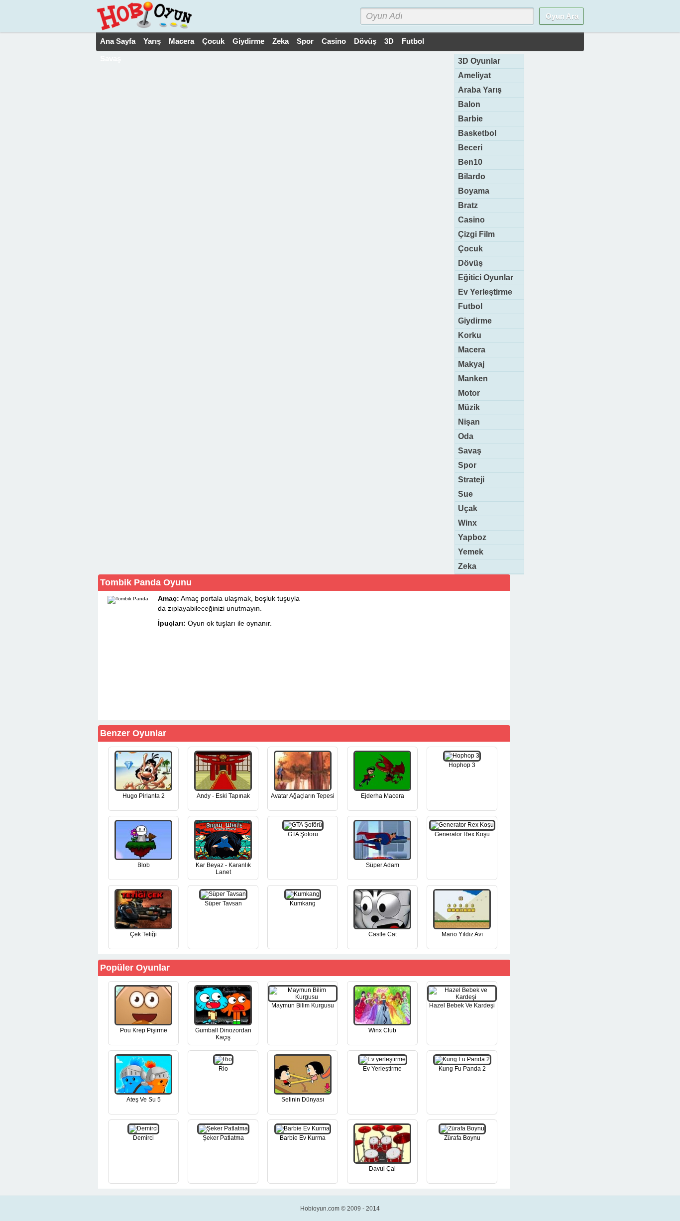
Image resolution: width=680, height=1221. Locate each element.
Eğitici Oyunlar (485, 277)
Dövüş (365, 41)
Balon (469, 104)
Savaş (110, 58)
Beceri (470, 147)
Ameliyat (474, 75)
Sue (465, 494)
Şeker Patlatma (223, 1137)
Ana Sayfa (117, 41)
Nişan (469, 422)
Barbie (470, 118)
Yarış (152, 41)
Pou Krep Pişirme (143, 1030)
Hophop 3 (462, 765)
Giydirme (248, 41)
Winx (467, 523)
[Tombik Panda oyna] (256, 702)
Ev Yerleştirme (485, 292)
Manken (473, 378)
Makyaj (471, 364)
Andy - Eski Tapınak (223, 795)
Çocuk (213, 41)
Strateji (471, 479)
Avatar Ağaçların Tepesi (303, 795)
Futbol (413, 41)
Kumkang (303, 903)
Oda (465, 436)
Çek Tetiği (143, 934)
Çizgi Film (476, 234)
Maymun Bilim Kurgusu (302, 1005)
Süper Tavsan (223, 903)
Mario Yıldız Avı (462, 934)
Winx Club (382, 1030)
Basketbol (477, 133)
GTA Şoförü (303, 834)
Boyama (473, 191)
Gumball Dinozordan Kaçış (223, 1034)
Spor (305, 41)
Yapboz (472, 537)
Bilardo (471, 176)
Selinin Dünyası (302, 1099)
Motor (469, 393)
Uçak (467, 508)
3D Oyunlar (479, 61)
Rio (223, 1068)
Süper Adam (382, 865)
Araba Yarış (480, 90)
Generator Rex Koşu (462, 834)
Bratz (468, 205)
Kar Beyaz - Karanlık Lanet (223, 869)
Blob (143, 865)
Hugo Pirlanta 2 (143, 795)
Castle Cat (382, 934)
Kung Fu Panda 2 (462, 1068)
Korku (469, 335)
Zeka (280, 41)
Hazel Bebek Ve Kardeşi (462, 1005)
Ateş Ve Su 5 (143, 1099)
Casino (334, 41)
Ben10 (470, 162)
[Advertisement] (433, 655)
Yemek (470, 552)
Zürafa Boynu (462, 1137)
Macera (181, 41)
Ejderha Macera (382, 795)
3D (389, 41)
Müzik (469, 407)
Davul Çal (382, 1168)
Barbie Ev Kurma (303, 1137)
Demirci (143, 1137)
